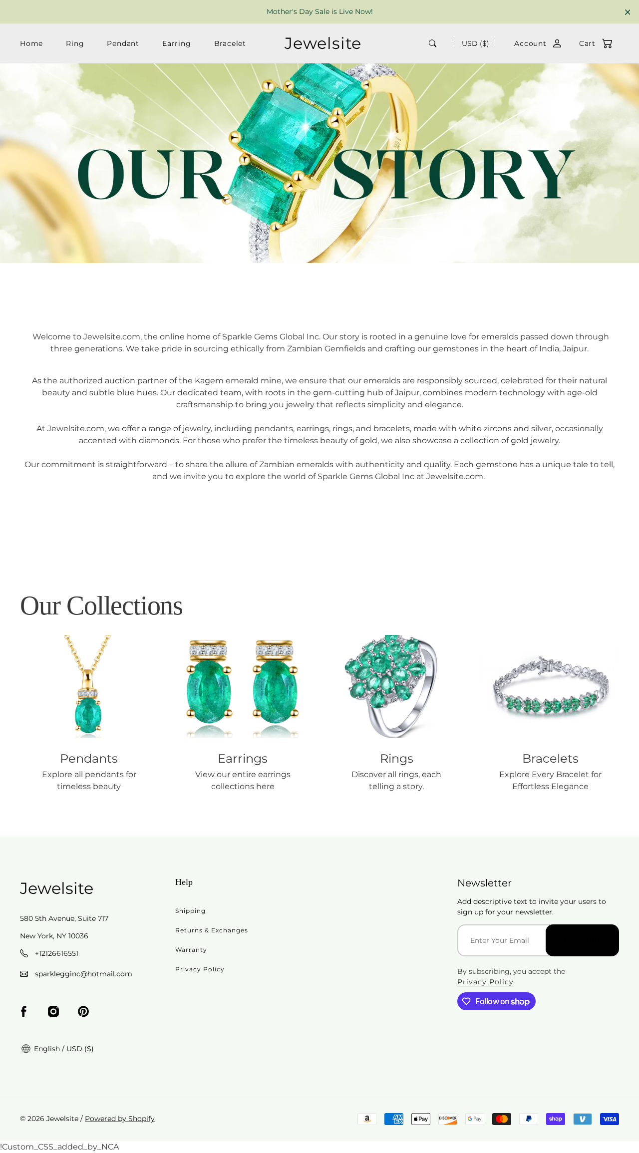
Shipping (190, 910)
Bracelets (550, 758)
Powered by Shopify (120, 1118)
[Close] (628, 12)
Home (31, 43)
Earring (176, 43)
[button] (590, 43)
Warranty (191, 949)
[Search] (433, 43)
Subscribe (582, 940)
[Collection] (89, 686)
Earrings (243, 758)
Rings (396, 758)
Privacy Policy (200, 969)
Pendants (89, 758)
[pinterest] (83, 1012)
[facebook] (23, 1012)
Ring (75, 43)
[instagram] (53, 1012)
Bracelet (230, 43)
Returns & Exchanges (211, 930)
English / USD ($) (63, 1048)
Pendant (123, 43)
